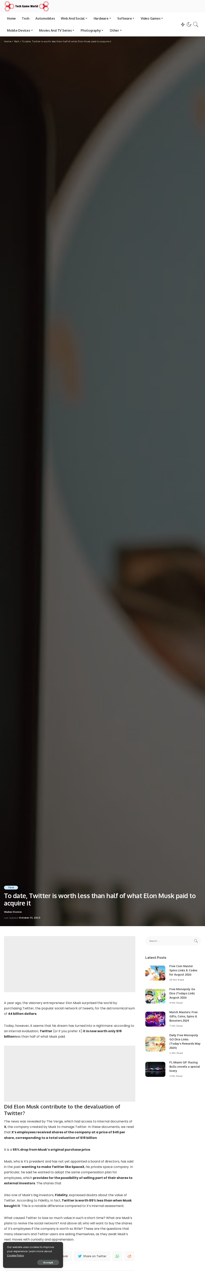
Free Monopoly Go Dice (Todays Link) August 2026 (182, 993)
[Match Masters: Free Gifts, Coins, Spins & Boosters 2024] (155, 1019)
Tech (11, 887)
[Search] (196, 24)
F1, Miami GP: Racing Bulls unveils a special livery (184, 1066)
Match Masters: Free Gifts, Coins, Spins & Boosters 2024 (183, 1016)
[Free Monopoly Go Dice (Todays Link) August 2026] (155, 996)
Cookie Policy (15, 1255)
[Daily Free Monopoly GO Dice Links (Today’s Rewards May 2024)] (155, 1044)
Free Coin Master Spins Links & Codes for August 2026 (183, 970)
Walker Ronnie (13, 912)
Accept (48, 1262)
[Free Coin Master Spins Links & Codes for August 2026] (155, 973)
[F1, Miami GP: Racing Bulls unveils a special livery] (155, 1069)
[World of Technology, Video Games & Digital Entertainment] (26, 6)
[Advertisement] (69, 964)
